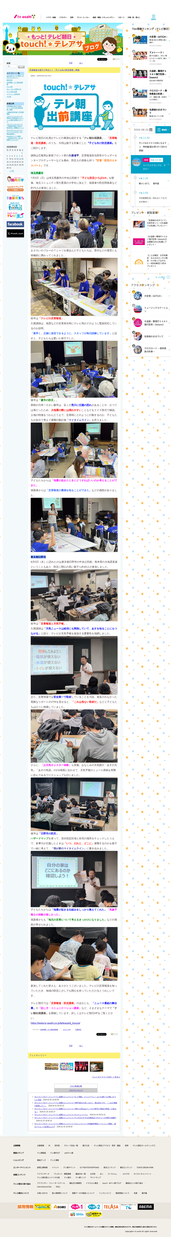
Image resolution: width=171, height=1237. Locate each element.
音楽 (71, 17)
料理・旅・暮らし (134, 17)
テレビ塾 (10, 87)
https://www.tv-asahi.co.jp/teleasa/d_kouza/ (55, 1023)
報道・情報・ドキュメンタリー (104, 17)
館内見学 (10, 80)
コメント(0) (67, 1029)
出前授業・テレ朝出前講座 (49, 1029)
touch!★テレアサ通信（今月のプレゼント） (15, 76)
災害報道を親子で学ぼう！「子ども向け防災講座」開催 (15, 107)
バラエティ (63, 17)
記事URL (78, 1029)
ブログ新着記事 (76, 1086)
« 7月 (12, 171)
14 (20, 159)
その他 (9, 96)
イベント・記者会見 (13, 94)
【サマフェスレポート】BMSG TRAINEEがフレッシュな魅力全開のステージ (15, 119)
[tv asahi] (25, 17)
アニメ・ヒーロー (83, 17)
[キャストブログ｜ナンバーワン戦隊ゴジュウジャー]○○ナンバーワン (61, 1115)
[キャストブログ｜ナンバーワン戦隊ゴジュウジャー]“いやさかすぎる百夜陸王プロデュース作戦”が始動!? (75, 1118)
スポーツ (121, 17)
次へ (81, 63)
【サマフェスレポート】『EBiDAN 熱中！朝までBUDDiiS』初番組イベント (15, 126)
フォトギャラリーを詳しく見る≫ (106, 1077)
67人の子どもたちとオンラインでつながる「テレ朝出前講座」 (15, 132)
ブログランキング (76, 1090)
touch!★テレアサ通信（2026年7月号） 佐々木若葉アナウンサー (15, 138)
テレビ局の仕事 (12, 91)
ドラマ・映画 (51, 17)
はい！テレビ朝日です (14, 89)
